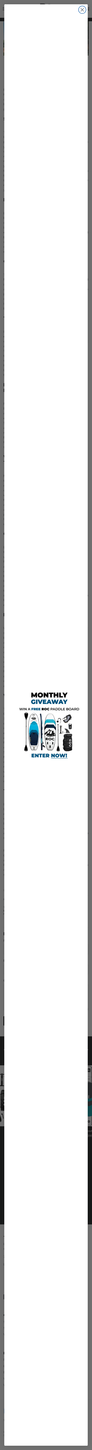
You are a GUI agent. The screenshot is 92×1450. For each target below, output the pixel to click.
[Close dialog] (82, 10)
